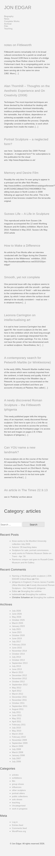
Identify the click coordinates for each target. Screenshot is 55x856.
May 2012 (16, 687)
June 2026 (17, 614)
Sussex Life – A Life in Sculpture (26, 213)
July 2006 (16, 761)
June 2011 (17, 715)
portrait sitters (18, 793)
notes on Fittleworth (18, 45)
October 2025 (18, 620)
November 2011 (19, 700)
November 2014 (19, 651)
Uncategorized (18, 805)
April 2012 (16, 691)
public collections (20, 796)
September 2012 (20, 684)
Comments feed (19, 828)
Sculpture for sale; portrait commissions (30, 550)
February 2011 (19, 724)
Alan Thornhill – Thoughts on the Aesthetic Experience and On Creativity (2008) (27, 90)
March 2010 (17, 734)
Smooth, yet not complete (22, 277)
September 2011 (19, 706)
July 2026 (16, 611)
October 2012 (18, 681)
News (6, 19)
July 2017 (16, 641)
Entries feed (17, 825)
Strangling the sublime (31, 591)
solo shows (17, 799)
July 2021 (16, 629)
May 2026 (16, 617)
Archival (7, 24)
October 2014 (18, 654)
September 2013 (20, 663)
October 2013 (18, 660)
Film (6, 26)
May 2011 (16, 718)
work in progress (19, 809)
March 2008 (17, 752)
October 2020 (18, 635)
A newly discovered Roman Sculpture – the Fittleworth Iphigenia (23, 405)
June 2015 (17, 647)
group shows (18, 784)
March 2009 (17, 746)
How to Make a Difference (22, 245)
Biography (8, 16)
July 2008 (16, 749)
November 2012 (19, 678)
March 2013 (17, 672)
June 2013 (17, 669)
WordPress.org (19, 831)
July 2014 (16, 657)
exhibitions (17, 778)
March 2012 (17, 694)
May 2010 (16, 731)
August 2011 (18, 709)
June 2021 (17, 632)
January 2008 (18, 755)
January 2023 (18, 626)
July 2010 (16, 727)
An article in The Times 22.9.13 (26, 490)
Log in (15, 822)
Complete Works (11, 21)
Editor (14, 591)
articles (15, 775)
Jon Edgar (17, 7)
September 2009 (20, 743)
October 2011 (18, 703)
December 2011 (19, 697)
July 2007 (16, 758)
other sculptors (19, 790)
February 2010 (19, 737)
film (13, 781)
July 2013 (16, 666)
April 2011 (16, 721)
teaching (16, 802)
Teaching (8, 28)
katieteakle (17, 594)
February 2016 (19, 644)
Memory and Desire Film (21, 172)
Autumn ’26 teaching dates (24, 547)
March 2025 (17, 623)
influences (16, 787)
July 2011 (16, 712)
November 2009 (19, 740)
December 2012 (19, 675)
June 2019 (17, 638)
